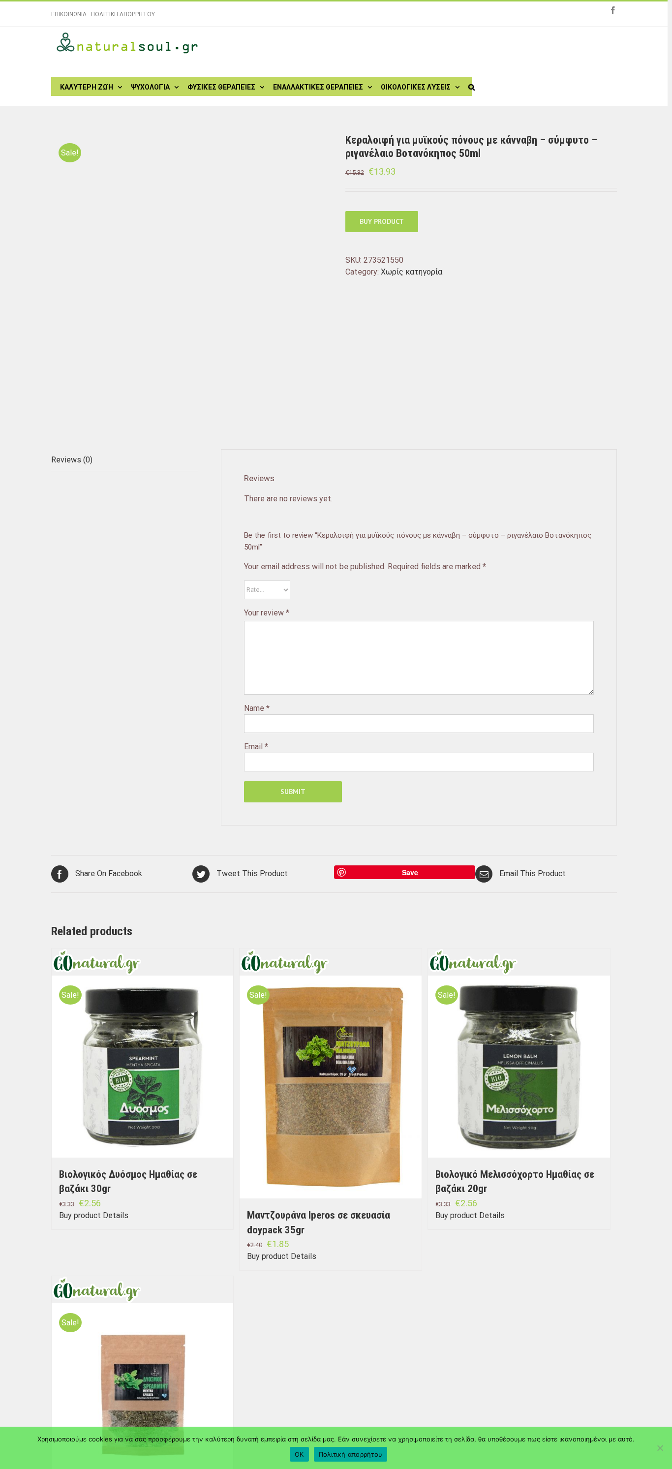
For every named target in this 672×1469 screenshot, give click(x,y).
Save (410, 872)
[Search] (471, 86)
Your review (266, 612)
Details (115, 1215)
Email (256, 746)
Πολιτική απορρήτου (351, 1454)
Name (257, 708)
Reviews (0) (71, 459)
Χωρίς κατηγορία (411, 271)
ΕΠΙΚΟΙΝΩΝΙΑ (69, 14)
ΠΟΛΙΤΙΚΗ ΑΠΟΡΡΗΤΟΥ (123, 14)
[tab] (124, 460)
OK (299, 1454)
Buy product (382, 221)
